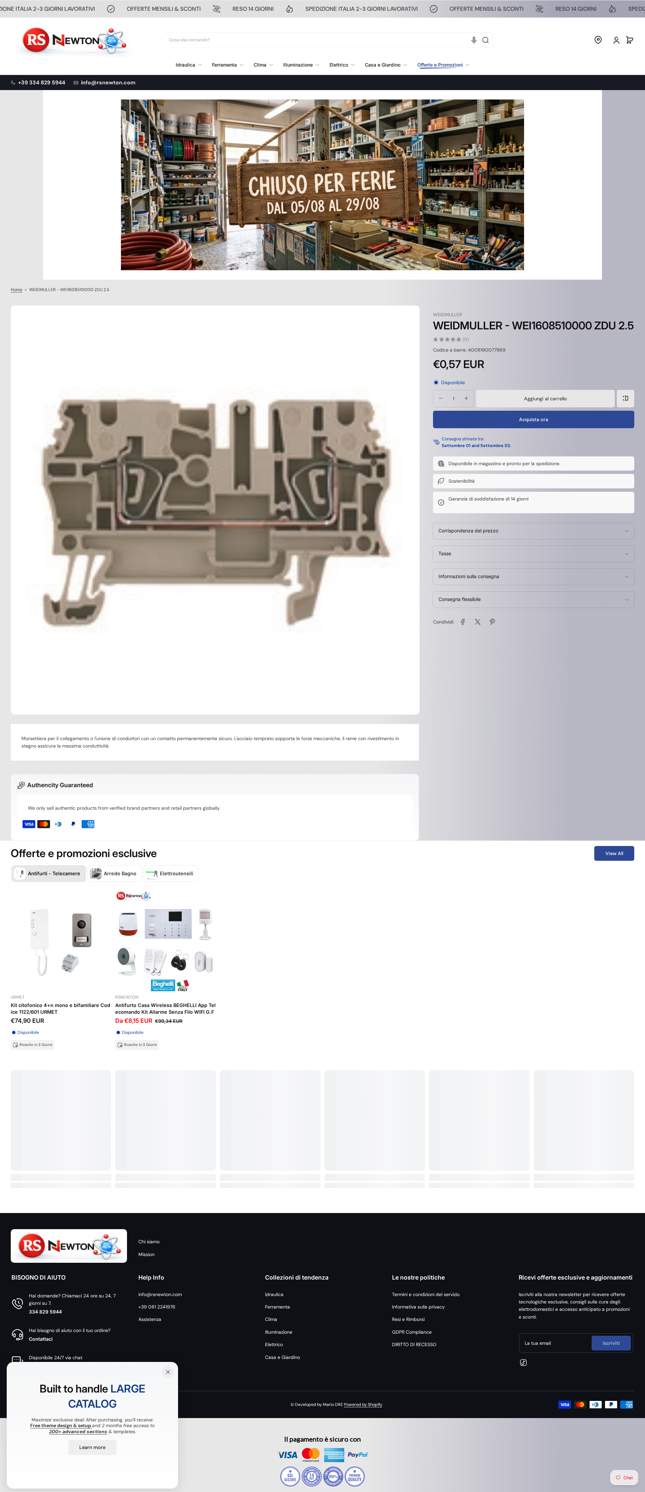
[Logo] (73, 40)
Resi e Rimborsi (408, 1319)
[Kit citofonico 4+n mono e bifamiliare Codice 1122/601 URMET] (61, 941)
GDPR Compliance (412, 1332)
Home (16, 289)
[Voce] (474, 40)
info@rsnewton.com (160, 1294)
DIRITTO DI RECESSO (414, 1344)
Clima (271, 1319)
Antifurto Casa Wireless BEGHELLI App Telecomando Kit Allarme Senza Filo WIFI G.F (165, 1008)
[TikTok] (523, 1363)
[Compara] (625, 398)
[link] (441, 65)
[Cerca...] (485, 40)
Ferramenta (277, 1307)
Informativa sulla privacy (418, 1307)
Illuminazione (278, 1332)
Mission (146, 1254)
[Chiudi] (168, 1372)
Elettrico (274, 1344)
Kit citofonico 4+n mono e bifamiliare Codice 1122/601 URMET (60, 1008)
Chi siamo (149, 1242)
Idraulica (274, 1294)
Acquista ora (533, 419)
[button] (598, 40)
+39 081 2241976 (156, 1307)
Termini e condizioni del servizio (426, 1294)
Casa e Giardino (282, 1357)
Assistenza (149, 1319)
